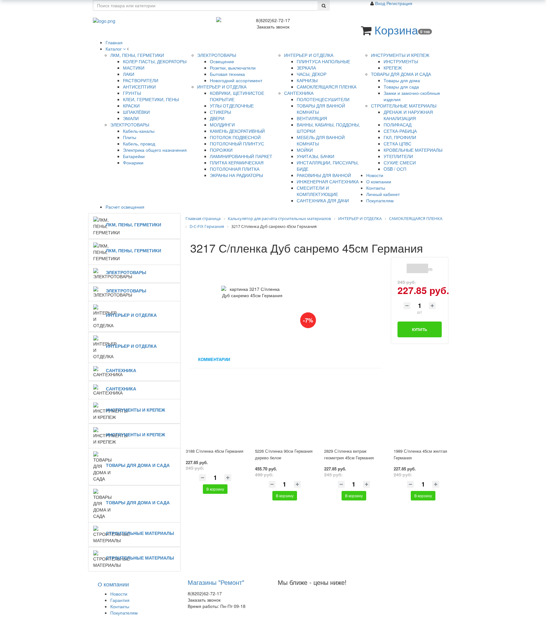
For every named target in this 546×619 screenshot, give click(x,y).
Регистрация (399, 3)
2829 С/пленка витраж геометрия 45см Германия (349, 454)
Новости (118, 594)
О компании (113, 584)
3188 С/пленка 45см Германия (214, 451)
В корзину (215, 489)
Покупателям (124, 613)
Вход (380, 3)
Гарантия (120, 600)
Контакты (119, 606)
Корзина (396, 29)
